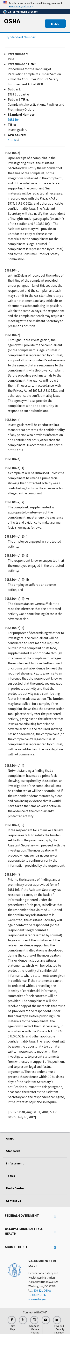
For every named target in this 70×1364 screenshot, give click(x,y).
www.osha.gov (37, 1299)
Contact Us (13, 1201)
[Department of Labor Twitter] (23, 1320)
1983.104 (13, 119)
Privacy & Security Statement (58, 1329)
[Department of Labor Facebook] (12, 1320)
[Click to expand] (35, 4)
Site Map (12, 1327)
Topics (10, 1176)
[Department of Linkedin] (57, 1320)
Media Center (15, 1188)
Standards (13, 1151)
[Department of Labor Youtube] (46, 1320)
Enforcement (15, 1163)
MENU (55, 24)
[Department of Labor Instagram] (34, 1320)
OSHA (12, 21)
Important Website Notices (33, 1329)
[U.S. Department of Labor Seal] (15, 1270)
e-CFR (12, 140)
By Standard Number (20, 37)
